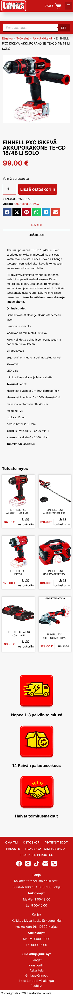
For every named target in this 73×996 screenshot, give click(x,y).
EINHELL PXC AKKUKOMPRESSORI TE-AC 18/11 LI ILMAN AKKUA (54, 572)
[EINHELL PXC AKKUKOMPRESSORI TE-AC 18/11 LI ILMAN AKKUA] (55, 552)
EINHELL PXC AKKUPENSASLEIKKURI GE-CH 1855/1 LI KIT (54, 511)
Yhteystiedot (56, 842)
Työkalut (22, 38)
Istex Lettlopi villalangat (36, 981)
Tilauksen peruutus (36, 855)
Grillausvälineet (36, 975)
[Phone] (54, 863)
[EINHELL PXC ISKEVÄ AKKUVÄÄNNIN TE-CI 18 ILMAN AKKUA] (18, 552)
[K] (68, 6)
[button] (7, 212)
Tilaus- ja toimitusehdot (46, 849)
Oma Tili (11, 842)
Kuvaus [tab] (36, 225)
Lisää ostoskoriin (37, 189)
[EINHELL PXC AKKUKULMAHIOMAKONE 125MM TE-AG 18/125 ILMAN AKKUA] (55, 615)
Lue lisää (63, 646)
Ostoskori (31, 842)
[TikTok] (37, 863)
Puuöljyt (36, 986)
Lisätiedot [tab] (37, 235)
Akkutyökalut (42, 38)
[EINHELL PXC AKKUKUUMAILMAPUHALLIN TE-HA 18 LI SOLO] (18, 491)
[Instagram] (28, 863)
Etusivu (7, 38)
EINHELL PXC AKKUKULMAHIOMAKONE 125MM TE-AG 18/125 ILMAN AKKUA (55, 636)
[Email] (45, 863)
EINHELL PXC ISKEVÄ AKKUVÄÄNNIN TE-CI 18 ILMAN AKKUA (18, 572)
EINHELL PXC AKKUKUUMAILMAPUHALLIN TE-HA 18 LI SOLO (18, 511)
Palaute (13, 849)
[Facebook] (19, 863)
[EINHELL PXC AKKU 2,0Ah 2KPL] (18, 613)
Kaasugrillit (36, 965)
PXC (36, 204)
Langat (37, 960)
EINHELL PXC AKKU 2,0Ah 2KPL (18, 633)
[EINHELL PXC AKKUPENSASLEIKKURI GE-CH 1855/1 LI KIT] (55, 491)
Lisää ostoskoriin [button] (26, 522)
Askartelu (37, 970)
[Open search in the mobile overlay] (36, 28)
